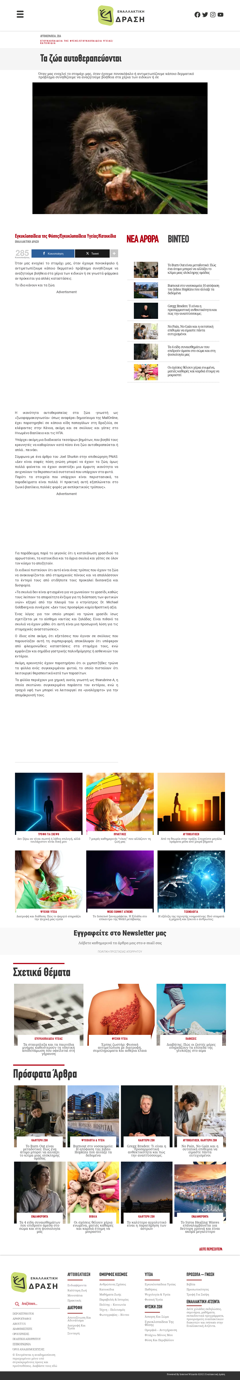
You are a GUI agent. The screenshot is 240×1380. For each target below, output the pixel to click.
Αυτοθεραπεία (48, 36)
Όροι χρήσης (21, 1334)
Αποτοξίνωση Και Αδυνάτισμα (79, 1319)
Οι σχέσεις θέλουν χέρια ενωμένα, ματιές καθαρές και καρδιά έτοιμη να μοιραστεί (193, 371)
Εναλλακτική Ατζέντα (203, 1302)
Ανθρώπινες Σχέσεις (112, 1284)
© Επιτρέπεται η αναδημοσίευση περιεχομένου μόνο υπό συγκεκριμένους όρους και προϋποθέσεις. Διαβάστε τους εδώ (35, 1360)
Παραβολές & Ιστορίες (114, 1299)
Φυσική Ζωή (153, 1307)
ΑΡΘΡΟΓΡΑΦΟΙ (22, 1318)
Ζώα (59, 36)
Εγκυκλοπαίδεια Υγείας (96, 41)
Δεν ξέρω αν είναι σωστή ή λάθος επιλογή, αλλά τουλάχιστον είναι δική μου (48, 840)
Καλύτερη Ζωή (40, 1140)
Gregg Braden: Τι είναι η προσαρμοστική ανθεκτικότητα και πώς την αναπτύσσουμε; (192, 310)
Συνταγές (74, 1333)
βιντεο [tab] (178, 240)
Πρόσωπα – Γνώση (200, 1274)
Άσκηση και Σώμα (157, 1316)
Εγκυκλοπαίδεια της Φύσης (59, 41)
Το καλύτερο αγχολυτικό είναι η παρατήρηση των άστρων (146, 1225)
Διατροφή (75, 1308)
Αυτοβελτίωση (191, 1140)
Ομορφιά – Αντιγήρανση (161, 1330)
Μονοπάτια (75, 1295)
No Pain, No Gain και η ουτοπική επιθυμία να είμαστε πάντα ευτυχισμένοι (190, 330)
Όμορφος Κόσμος (113, 1274)
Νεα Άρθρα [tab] (142, 240)
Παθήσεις (191, 1038)
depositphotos (23, 1313)
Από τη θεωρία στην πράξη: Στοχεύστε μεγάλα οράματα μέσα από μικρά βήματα (191, 840)
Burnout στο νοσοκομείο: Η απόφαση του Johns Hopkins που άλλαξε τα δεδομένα (193, 289)
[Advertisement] (66, 352)
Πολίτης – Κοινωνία (112, 1304)
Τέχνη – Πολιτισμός (112, 1309)
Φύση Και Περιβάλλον (159, 1340)
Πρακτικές (74, 1300)
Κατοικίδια (48, 43)
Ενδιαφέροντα (39, 1216)
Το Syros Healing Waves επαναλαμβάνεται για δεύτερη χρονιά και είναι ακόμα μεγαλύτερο (200, 1227)
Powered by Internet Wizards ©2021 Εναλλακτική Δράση (196, 1374)
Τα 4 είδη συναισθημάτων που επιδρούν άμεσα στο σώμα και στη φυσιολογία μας (191, 351)
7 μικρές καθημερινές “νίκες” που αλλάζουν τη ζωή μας (120, 840)
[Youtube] (221, 15)
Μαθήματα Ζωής (110, 1294)
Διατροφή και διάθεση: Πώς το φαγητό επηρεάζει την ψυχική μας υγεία (48, 917)
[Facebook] (197, 15)
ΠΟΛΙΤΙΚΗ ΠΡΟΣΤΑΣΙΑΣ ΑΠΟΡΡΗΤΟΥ (120, 951)
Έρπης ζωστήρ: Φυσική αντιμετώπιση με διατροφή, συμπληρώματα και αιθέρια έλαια (120, 1047)
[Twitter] (205, 15)
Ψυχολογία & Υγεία (93, 1140)
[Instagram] (213, 15)
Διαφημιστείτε (22, 1329)
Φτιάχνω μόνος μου (159, 1335)
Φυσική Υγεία (120, 1038)
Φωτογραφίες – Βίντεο (114, 1315)
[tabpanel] (173, 319)
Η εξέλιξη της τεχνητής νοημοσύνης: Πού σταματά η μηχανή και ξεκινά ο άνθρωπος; (191, 917)
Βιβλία (93, 1216)
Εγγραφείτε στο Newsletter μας (120, 933)
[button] (20, 14)
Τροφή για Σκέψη (198, 1294)
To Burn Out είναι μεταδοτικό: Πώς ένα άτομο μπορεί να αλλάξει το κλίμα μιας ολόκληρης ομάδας (192, 269)
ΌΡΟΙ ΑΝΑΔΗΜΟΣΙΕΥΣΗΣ (28, 1349)
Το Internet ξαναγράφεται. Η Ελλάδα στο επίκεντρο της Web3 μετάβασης (120, 917)
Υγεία (149, 1274)
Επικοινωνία (22, 1344)
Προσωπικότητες (198, 1289)
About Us (19, 1324)
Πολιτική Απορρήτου (26, 1339)
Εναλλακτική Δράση (27, 242)
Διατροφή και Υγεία (77, 1326)
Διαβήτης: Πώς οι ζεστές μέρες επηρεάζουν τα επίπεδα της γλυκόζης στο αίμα (191, 1047)
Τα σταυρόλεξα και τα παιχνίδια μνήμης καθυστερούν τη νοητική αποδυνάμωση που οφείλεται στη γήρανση (48, 1049)
